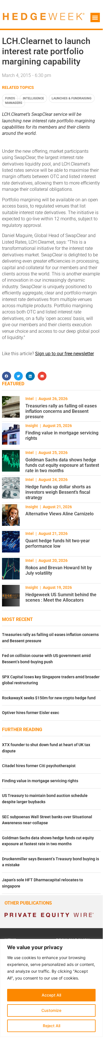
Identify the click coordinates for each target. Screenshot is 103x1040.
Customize (51, 1010)
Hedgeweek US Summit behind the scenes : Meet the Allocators (60, 597)
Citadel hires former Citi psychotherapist (39, 765)
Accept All (51, 995)
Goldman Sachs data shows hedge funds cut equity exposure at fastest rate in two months (62, 465)
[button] (95, 17)
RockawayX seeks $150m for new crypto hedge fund (49, 698)
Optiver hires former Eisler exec (30, 712)
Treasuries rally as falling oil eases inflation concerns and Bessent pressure (61, 411)
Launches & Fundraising (72, 98)
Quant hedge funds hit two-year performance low (57, 543)
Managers (13, 103)
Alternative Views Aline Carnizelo (59, 513)
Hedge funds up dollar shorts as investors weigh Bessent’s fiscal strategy (58, 492)
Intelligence (33, 98)
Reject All (51, 1025)
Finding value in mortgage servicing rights (40, 781)
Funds (10, 98)
